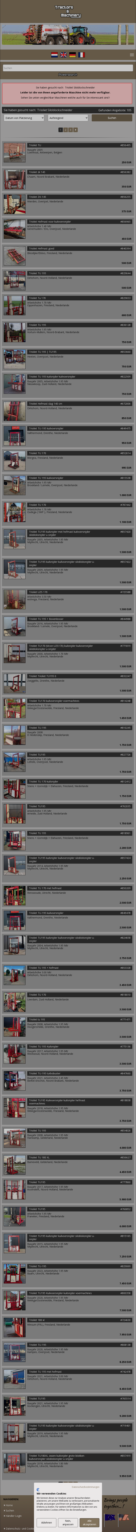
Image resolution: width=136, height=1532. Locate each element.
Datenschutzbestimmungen (85, 1486)
